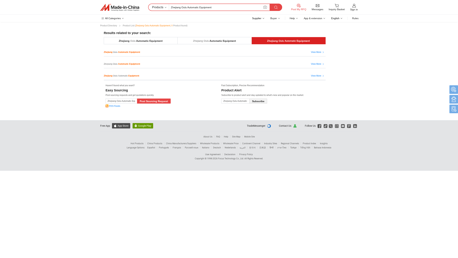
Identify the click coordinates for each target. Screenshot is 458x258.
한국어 (252, 147)
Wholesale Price (230, 143)
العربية (242, 147)
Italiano (205, 147)
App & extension (313, 18)
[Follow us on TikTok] (325, 125)
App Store (121, 125)
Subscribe (258, 101)
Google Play (142, 125)
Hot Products (137, 143)
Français (177, 147)
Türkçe (293, 147)
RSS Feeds (114, 106)
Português (164, 147)
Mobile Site (249, 136)
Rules (355, 18)
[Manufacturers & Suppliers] (119, 7)
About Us (207, 136)
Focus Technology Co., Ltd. (231, 158)
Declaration (229, 154)
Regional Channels (290, 143)
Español (151, 147)
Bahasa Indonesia (322, 147)
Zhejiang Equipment (288, 40)
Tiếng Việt (305, 147)
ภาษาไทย (281, 147)
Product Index (309, 143)
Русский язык (191, 147)
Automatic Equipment (214, 40)
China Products (154, 143)
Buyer (273, 18)
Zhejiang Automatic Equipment (141, 40)
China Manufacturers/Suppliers (181, 143)
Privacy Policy (246, 154)
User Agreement (213, 154)
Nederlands (230, 147)
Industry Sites (270, 143)
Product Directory (108, 25)
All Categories (113, 18)
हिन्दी (272, 147)
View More (318, 52)
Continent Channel (251, 143)
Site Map (236, 136)
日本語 (262, 147)
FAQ (218, 136)
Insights (324, 143)
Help (292, 18)
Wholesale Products (209, 143)
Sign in (354, 9)
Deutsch (217, 147)
